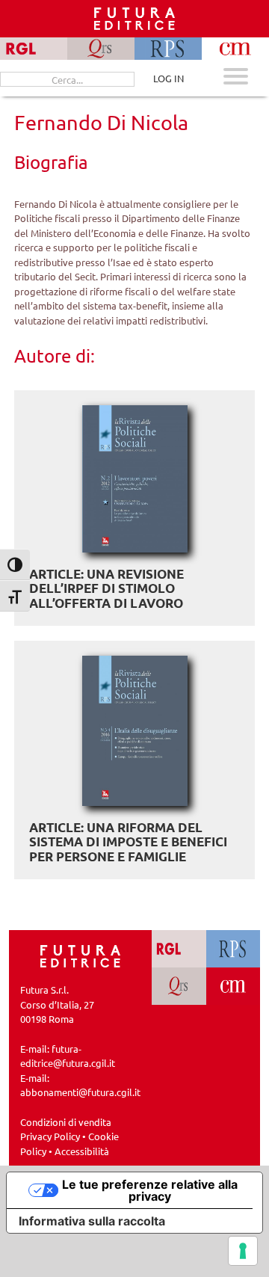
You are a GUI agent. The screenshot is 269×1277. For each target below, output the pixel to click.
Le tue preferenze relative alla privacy (150, 1190)
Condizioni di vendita (65, 1122)
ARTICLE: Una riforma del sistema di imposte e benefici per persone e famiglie (128, 841)
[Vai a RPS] (233, 949)
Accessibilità (82, 1151)
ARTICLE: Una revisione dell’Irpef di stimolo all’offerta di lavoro (106, 588)
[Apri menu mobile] (235, 78)
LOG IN (168, 78)
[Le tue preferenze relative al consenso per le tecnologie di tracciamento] (243, 1251)
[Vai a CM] (233, 986)
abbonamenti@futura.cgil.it (80, 1092)
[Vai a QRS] (179, 986)
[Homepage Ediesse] (80, 954)
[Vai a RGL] (179, 949)
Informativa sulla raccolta (92, 1220)
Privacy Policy (50, 1136)
